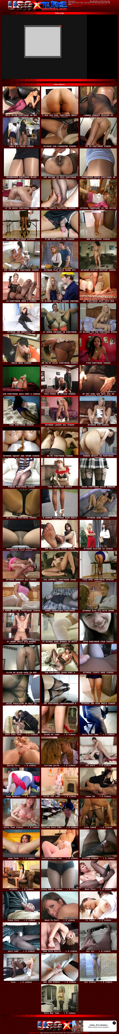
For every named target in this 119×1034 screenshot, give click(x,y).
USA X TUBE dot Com (82, 1)
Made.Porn (95, 4)
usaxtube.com (34, 1033)
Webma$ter (85, 1033)
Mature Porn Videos (85, 4)
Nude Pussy (78, 5)
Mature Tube (75, 4)
